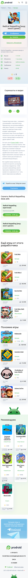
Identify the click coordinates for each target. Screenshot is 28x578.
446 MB (24, 283)
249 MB (24, 399)
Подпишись (14, 188)
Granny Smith (15, 142)
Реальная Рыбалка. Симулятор (7, 438)
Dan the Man (18, 291)
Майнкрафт (18, 333)
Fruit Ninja (17, 254)
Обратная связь (18, 567)
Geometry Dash (19, 352)
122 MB (24, 302)
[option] (14, 100)
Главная (3, 8)
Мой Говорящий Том (7, 466)
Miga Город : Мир (20, 466)
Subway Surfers (19, 388)
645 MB (24, 478)
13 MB (24, 320)
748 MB (10, 508)
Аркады (15, 8)
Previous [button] (10, 111)
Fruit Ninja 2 (18, 272)
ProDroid (16, 529)
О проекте (14, 552)
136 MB (5, 480)
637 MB (24, 449)
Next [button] (17, 111)
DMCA (14, 559)
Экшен (7, 501)
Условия (14, 563)
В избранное (14, 33)
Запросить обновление (14, 43)
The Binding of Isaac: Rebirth (19, 371)
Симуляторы (7, 441)
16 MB (10, 449)
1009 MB (23, 344)
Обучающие (18, 313)
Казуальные (7, 470)
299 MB (24, 265)
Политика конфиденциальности (14, 556)
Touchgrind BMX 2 (21, 437)
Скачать (15, 37)
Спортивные (20, 441)
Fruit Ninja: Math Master (19, 310)
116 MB (24, 363)
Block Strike (7, 495)
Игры (9, 8)
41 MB (24, 381)
